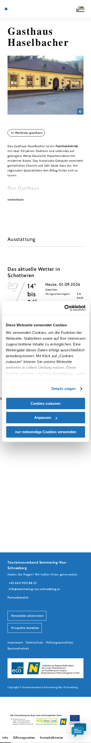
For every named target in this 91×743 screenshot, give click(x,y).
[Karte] (13, 9)
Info (5, 737)
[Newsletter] (17, 9)
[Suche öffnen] (24, 9)
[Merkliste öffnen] (21, 9)
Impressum (15, 642)
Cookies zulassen (45, 403)
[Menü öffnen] (6, 9)
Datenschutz (34, 642)
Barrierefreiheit (18, 648)
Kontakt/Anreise (51, 737)
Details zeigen (63, 389)
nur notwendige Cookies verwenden (45, 432)
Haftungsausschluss (59, 642)
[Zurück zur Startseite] (80, 9)
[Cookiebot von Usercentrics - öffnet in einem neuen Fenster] (64, 308)
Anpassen (42, 417)
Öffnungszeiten (24, 737)
